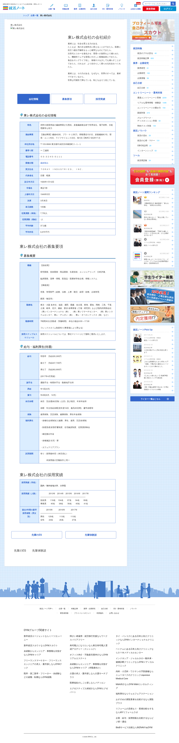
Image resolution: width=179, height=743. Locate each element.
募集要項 (67, 99)
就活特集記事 (148, 214)
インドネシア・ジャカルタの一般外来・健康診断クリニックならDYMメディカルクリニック (135, 662)
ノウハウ (133, 608)
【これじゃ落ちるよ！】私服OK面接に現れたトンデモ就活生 (156, 376)
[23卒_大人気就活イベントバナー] (152, 296)
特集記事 (74, 608)
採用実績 (100, 99)
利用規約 (100, 613)
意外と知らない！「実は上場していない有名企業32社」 (156, 218)
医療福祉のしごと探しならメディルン (87, 682)
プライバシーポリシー (82, 613)
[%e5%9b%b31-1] (152, 314)
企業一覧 (34, 15)
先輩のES (37, 534)
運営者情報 (64, 613)
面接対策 (146, 200)
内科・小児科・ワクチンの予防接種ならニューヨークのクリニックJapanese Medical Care (135, 675)
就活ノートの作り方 (151, 245)
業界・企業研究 (89, 608)
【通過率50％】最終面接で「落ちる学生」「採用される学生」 (156, 204)
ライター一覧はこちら (150, 398)
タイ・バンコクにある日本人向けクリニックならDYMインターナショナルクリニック (135, 639)
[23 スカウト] (152, 30)
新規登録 (150, 8)
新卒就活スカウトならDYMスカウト (41, 645)
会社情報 (33, 99)
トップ (26, 15)
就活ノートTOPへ (46, 608)
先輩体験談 (91, 534)
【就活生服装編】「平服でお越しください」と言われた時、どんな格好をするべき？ (156, 233)
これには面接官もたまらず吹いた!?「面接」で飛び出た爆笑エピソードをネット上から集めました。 (156, 363)
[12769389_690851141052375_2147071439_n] (152, 278)
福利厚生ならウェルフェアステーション (135, 693)
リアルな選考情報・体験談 (152, 242)
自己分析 (104, 608)
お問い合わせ (114, 613)
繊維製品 (44, 162)
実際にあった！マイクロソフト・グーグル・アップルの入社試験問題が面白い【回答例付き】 (156, 261)
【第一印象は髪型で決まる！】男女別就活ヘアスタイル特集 (156, 388)
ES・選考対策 (119, 608)
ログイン (168, 8)
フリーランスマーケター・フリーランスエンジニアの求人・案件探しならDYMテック (43, 664)
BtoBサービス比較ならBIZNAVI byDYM (134, 727)
